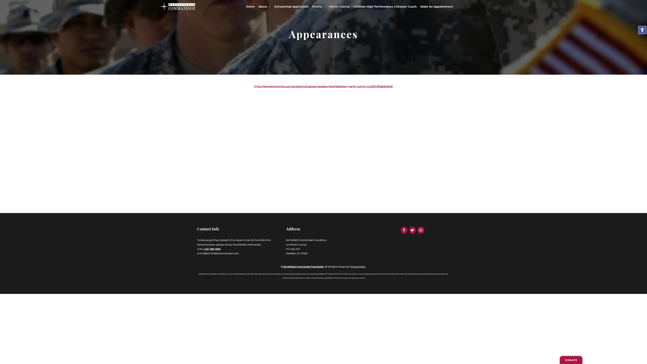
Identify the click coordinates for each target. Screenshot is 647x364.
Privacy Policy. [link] (358, 267)
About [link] (262, 7)
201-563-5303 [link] (213, 249)
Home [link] (250, 7)
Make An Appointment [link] (436, 7)
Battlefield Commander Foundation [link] (303, 267)
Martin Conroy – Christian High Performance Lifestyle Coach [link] (373, 7)
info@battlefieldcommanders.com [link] (219, 253)
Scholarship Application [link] (291, 7)
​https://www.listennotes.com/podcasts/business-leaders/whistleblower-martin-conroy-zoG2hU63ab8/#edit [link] (323, 86)
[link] (642, 30)
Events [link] (317, 7)
